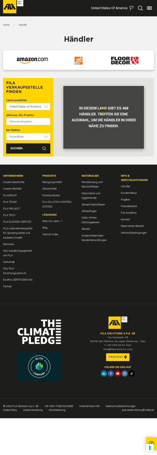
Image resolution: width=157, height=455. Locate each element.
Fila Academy (129, 212)
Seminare (8, 244)
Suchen (16, 148)
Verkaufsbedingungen (134, 232)
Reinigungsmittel (52, 182)
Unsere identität (12, 188)
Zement (86, 228)
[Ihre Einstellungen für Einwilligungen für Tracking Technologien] (150, 448)
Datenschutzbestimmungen (121, 406)
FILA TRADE (10, 201)
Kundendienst (129, 192)
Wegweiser (116, 357)
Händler (125, 186)
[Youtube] (118, 373)
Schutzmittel (49, 188)
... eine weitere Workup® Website (137, 410)
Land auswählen (16, 100)
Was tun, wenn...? (52, 221)
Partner (7, 286)
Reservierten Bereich (132, 226)
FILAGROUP (10, 195)
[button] (28, 106)
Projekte (125, 199)
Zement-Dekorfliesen (93, 204)
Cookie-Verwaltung (33, 410)
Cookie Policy (10, 410)
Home (6, 24)
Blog (44, 227)
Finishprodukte (51, 195)
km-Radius (13, 130)
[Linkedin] (104, 373)
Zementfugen (89, 211)
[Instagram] (125, 373)
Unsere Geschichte (13, 182)
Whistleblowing (57, 410)
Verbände (9, 261)
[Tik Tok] (132, 373)
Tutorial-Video (50, 234)
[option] (32, 61)
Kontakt (125, 219)
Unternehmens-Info (89, 406)
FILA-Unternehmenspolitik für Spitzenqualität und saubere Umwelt (18, 233)
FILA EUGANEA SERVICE (17, 221)
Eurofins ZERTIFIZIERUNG (18, 279)
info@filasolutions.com (117, 349)
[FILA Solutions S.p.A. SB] (13, 6)
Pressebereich (129, 206)
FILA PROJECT (11, 208)
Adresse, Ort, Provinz (20, 115)
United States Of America (109, 8)
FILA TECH (9, 215)
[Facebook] (111, 373)
